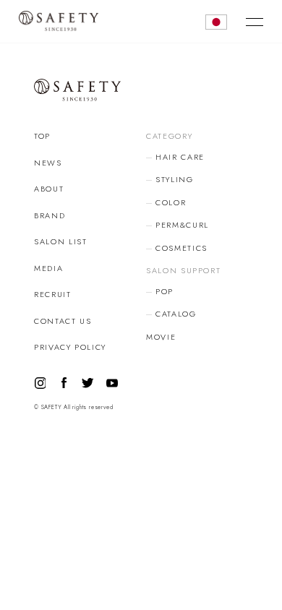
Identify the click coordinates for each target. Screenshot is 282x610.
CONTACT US (63, 321)
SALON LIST (60, 241)
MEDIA (48, 268)
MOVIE (161, 337)
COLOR (170, 202)
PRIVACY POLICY (70, 347)
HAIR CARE (180, 157)
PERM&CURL (182, 225)
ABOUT (49, 188)
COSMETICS (181, 248)
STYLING (174, 179)
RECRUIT (53, 294)
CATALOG (176, 313)
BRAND (49, 215)
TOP (42, 136)
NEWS (48, 162)
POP (164, 291)
